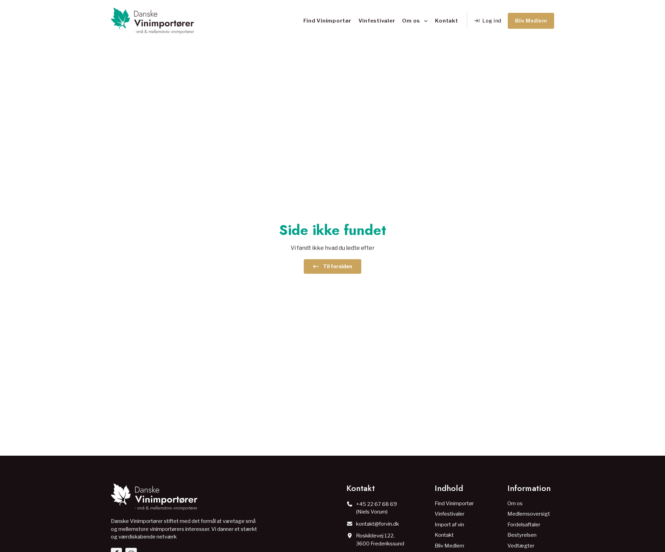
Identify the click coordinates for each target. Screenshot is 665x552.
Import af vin (449, 525)
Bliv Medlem (449, 546)
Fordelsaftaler (523, 525)
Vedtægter (520, 546)
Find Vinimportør (327, 21)
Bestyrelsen (522, 535)
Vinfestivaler (377, 21)
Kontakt (446, 21)
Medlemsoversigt (528, 514)
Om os (411, 21)
